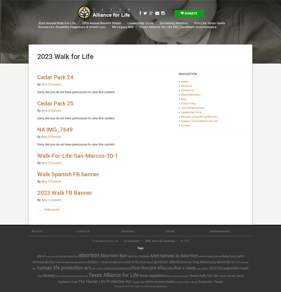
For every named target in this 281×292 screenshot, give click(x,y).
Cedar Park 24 (55, 77)
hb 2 (234, 262)
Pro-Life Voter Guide (209, 23)
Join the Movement (193, 107)
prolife (169, 268)
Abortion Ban (114, 255)
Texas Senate (227, 275)
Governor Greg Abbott (194, 262)
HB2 (228, 262)
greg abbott (217, 262)
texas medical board (177, 276)
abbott (41, 256)
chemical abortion (44, 262)
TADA (40, 276)
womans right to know (186, 282)
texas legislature (152, 275)
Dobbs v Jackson (100, 262)
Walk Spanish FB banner (68, 174)
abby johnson (52, 256)
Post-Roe (140, 268)
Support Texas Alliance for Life (199, 121)
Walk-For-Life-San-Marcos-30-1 (77, 155)
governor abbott (166, 262)
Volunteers (127, 231)
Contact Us (187, 90)
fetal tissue (146, 262)
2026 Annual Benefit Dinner (101, 23)
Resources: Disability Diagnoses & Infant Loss (72, 27)
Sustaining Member (174, 23)
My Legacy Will (122, 27)
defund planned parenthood (72, 262)
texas (49, 275)
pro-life (157, 268)
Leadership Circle (140, 23)
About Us (186, 85)
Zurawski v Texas (210, 282)
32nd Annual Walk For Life (57, 23)
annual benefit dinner (210, 256)
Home (184, 81)
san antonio (202, 268)
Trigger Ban (138, 282)
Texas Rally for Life (203, 276)
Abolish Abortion (68, 256)
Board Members (191, 94)
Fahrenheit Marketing (155, 286)
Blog (183, 99)
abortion (89, 255)
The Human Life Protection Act (105, 281)
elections (119, 262)
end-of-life (132, 262)
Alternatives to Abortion (174, 255)
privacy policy (132, 241)
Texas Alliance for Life (114, 275)
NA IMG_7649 (55, 129)
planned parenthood (117, 268)
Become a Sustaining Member (199, 116)
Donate (190, 13)
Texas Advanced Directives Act (71, 276)
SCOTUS (216, 268)
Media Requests (220, 231)
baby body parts (233, 256)
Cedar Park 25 (55, 103)
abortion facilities (138, 256)
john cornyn (97, 268)
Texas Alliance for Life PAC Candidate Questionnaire (178, 27)
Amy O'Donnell (51, 84)
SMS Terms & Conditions (160, 241)
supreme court (236, 268)
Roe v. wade (185, 268)
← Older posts (50, 209)
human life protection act (64, 268)
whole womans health (159, 282)
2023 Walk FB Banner (64, 192)
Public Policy (188, 103)
